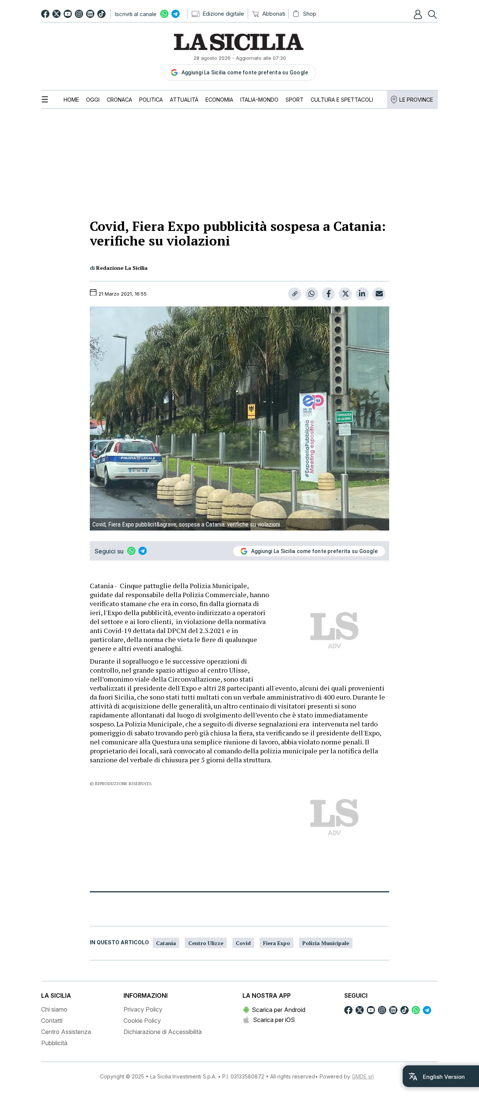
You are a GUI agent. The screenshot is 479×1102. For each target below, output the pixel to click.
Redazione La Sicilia (121, 267)
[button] (418, 14)
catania (166, 943)
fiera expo (276, 943)
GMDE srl (363, 1076)
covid (243, 943)
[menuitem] (71, 100)
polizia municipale (325, 943)
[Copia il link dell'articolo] (294, 293)
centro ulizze (205, 943)
